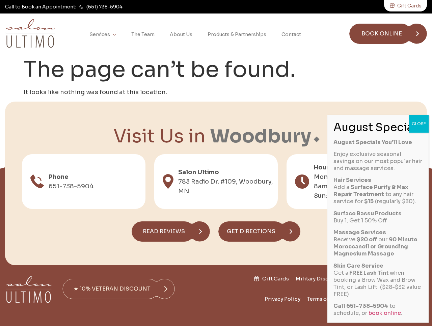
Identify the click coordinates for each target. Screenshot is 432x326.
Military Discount (318, 278)
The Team (143, 34)
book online (385, 313)
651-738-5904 (71, 186)
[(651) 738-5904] (81, 7)
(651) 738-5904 (104, 7)
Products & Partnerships (237, 34)
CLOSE (419, 123)
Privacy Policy (282, 299)
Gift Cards (275, 278)
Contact (291, 34)
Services (99, 34)
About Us (181, 34)
